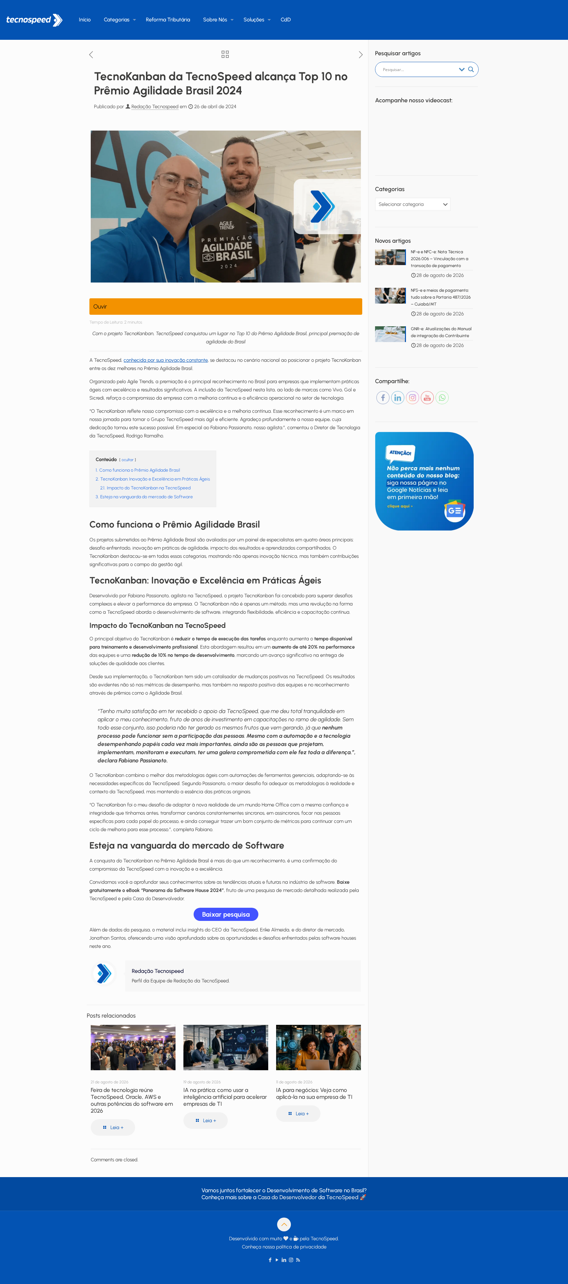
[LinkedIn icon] (284, 1260)
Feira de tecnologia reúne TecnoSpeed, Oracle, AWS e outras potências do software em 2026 (132, 1100)
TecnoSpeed (342, 1197)
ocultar (127, 459)
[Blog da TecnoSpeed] (34, 19)
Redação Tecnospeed (154, 107)
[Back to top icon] (284, 1224)
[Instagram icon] (291, 1260)
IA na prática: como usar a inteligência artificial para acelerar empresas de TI (225, 1097)
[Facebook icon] (270, 1260)
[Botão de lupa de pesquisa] (471, 69)
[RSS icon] (298, 1260)
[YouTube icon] (277, 1260)
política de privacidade (301, 1247)
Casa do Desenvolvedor (287, 1197)
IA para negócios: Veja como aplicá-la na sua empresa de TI (314, 1093)
